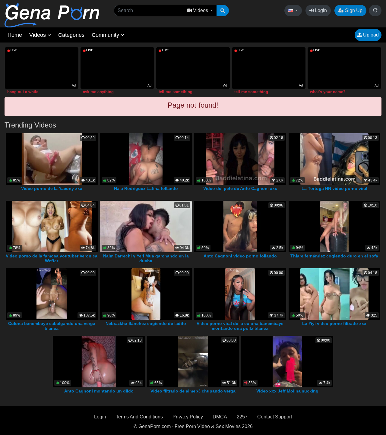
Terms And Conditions (139, 416)
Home (15, 35)
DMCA (220, 416)
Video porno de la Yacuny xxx (51, 188)
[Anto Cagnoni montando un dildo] (99, 361)
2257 (242, 416)
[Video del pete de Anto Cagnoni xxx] (240, 158)
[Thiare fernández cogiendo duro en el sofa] (334, 226)
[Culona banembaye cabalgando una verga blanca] (51, 293)
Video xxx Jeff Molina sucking (287, 391)
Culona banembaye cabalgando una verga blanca (51, 326)
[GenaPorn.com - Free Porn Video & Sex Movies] (52, 14)
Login (320, 10)
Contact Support (274, 416)
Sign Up (353, 10)
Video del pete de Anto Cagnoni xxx (240, 188)
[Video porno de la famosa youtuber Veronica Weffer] (52, 226)
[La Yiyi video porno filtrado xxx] (334, 293)
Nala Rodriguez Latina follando (146, 188)
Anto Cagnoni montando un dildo (99, 391)
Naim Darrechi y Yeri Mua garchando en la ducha (146, 258)
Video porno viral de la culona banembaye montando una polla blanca (240, 326)
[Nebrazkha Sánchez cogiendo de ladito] (145, 293)
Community (106, 35)
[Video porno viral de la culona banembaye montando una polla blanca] (240, 293)
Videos (38, 35)
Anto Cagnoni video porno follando (240, 256)
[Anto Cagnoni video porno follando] (240, 226)
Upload (370, 34)
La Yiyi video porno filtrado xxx (334, 323)
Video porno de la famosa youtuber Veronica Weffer (51, 258)
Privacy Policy (187, 416)
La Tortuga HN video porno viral (334, 188)
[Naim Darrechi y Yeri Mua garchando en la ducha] (146, 226)
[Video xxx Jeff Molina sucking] (287, 361)
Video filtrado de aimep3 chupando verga (193, 391)
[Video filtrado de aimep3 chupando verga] (193, 361)
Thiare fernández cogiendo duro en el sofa (334, 256)
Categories (71, 35)
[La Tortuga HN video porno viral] (334, 158)
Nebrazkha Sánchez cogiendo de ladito (146, 323)
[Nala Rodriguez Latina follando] (146, 158)
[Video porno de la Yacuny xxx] (51, 158)
